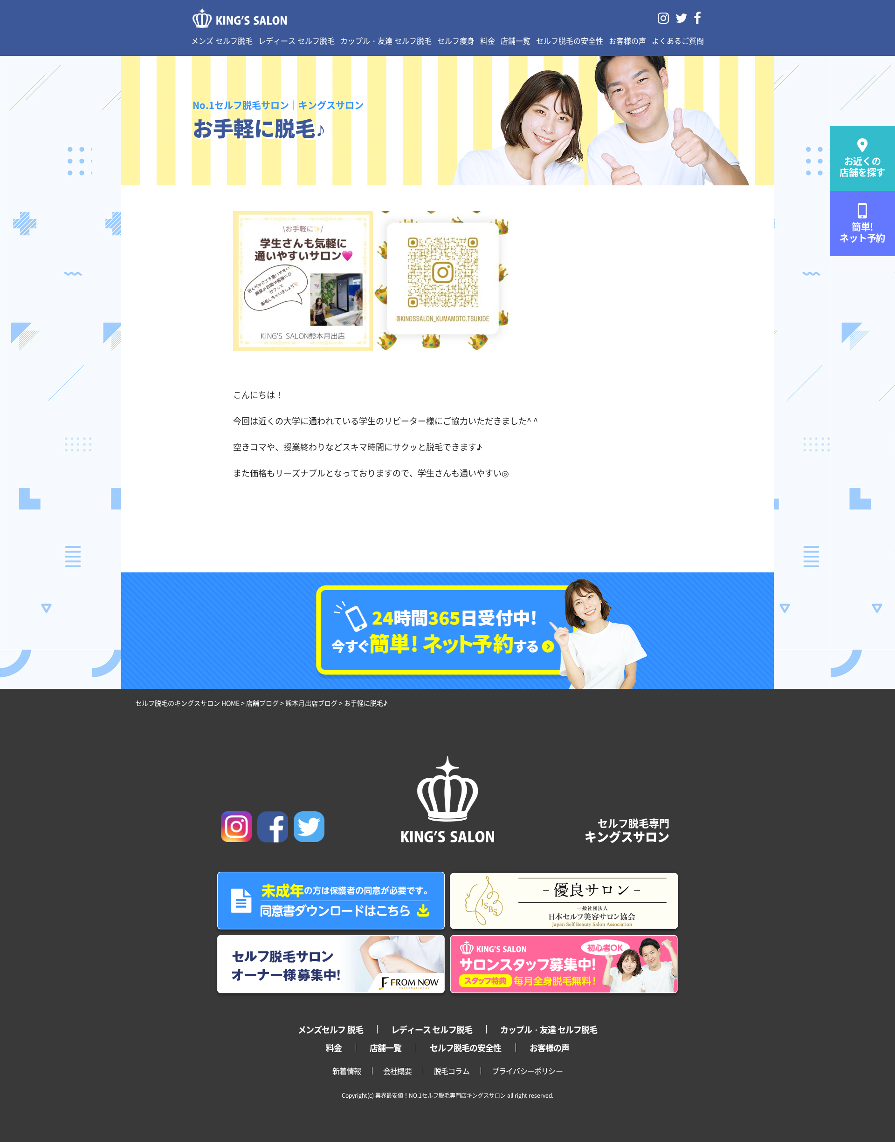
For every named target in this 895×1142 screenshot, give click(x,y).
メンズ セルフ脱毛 (222, 40)
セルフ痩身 (456, 40)
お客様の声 (627, 40)
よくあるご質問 (678, 40)
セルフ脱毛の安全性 (569, 40)
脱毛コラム (451, 1070)
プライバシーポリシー (527, 1070)
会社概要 (397, 1070)
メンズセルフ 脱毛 (330, 1029)
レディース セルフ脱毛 (296, 40)
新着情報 (346, 1070)
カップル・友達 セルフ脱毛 (386, 40)
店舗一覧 (515, 40)
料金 (487, 40)
